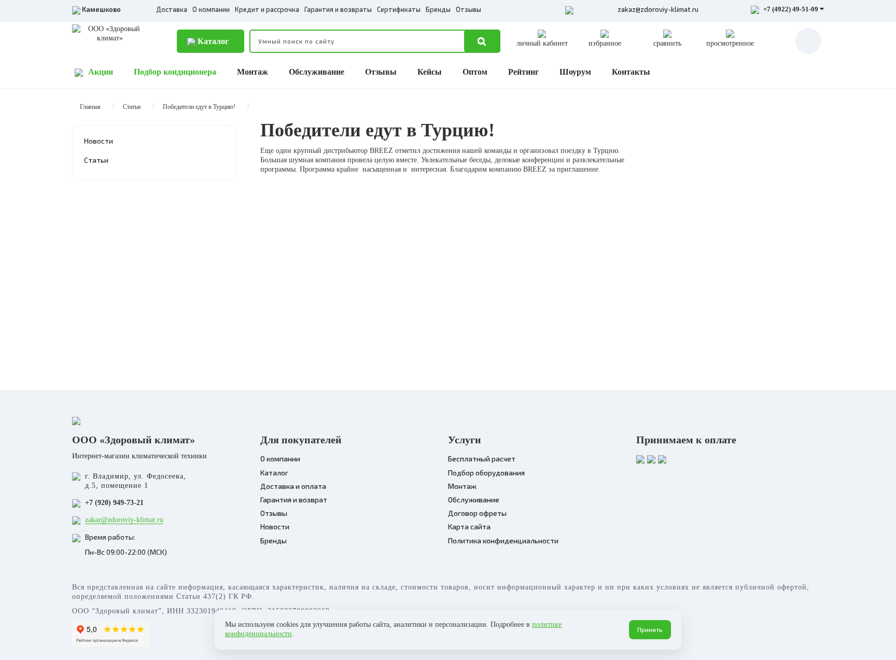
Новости (98, 140)
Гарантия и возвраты (338, 9)
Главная (90, 106)
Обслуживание (316, 71)
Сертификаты (399, 9)
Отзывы (468, 9)
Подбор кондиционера (175, 71)
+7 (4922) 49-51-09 (791, 9)
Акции (100, 71)
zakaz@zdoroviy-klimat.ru (658, 9)
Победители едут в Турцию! (199, 106)
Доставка (171, 9)
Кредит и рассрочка (267, 9)
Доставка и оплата (293, 486)
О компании (211, 9)
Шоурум (575, 71)
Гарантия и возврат (293, 499)
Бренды (438, 9)
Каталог (212, 41)
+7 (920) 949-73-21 (114, 503)
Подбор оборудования (486, 472)
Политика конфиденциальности (503, 540)
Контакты (631, 71)
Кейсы (429, 71)
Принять (650, 629)
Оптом (475, 71)
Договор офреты (477, 513)
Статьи (132, 106)
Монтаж (252, 71)
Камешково (101, 9)
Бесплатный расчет (481, 458)
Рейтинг (523, 71)
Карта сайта (469, 526)
